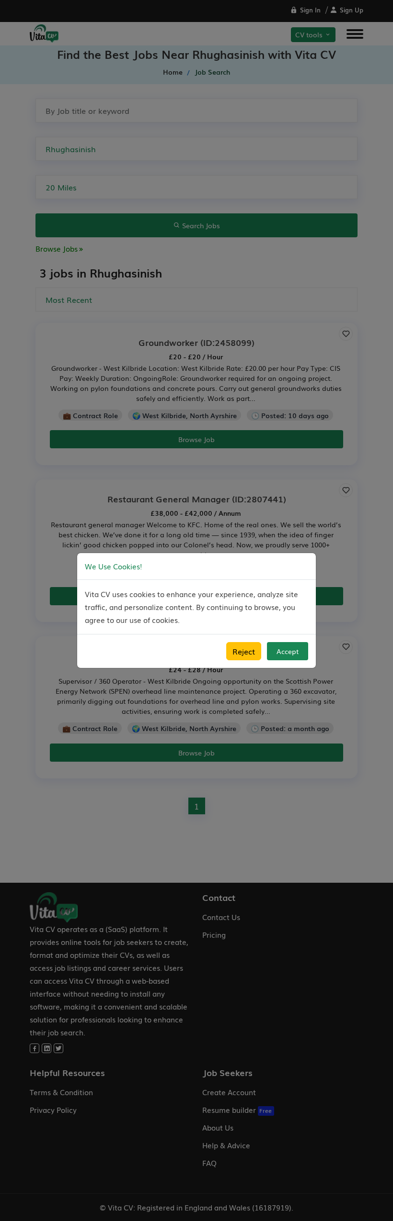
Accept (288, 651)
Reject (243, 651)
